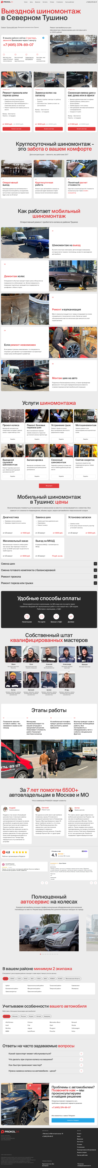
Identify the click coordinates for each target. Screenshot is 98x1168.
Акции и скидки (82, 1152)
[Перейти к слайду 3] (43, 954)
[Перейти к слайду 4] (45, 954)
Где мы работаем (69, 2)
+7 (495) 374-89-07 (91, 2)
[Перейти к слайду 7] (50, 954)
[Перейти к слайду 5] (47, 954)
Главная (3, 27)
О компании (60, 2)
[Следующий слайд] (82, 933)
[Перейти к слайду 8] (52, 954)
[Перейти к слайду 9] (54, 954)
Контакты (45, 2)
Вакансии (37, 2)
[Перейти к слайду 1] (40, 954)
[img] (7, 2)
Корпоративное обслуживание (86, 1149)
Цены (31, 2)
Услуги (25, 2)
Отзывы (52, 2)
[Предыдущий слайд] (15, 933)
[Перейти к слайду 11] (57, 954)
